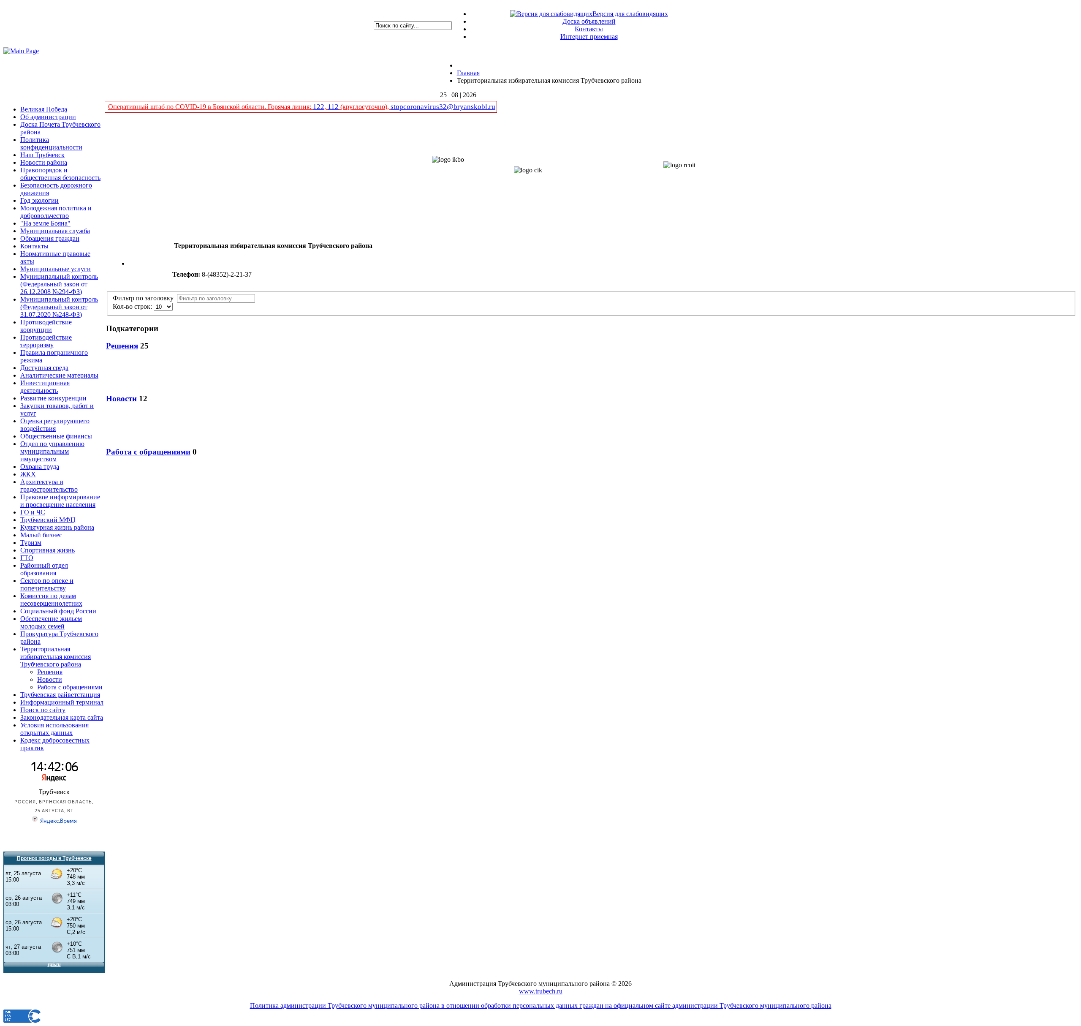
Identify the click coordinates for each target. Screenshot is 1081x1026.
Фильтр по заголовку (145, 298)
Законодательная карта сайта (61, 717)
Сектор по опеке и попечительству (46, 584)
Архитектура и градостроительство (49, 485)
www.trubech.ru (540, 991)
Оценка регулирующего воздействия (55, 424)
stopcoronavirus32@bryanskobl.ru (443, 107)
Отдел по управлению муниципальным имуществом (52, 451)
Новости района (43, 162)
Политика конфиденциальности (51, 143)
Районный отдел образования (44, 569)
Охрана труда (39, 466)
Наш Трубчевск (42, 154)
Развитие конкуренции (53, 398)
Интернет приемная (589, 36)
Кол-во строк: (133, 306)
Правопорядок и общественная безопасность (60, 173)
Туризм (30, 542)
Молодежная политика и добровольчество (56, 211)
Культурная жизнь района (57, 527)
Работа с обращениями (70, 687)
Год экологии (39, 200)
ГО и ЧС (32, 512)
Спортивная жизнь (47, 550)
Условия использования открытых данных (54, 728)
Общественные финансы (56, 436)
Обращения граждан (49, 238)
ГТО (26, 557)
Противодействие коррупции (46, 325)
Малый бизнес (41, 535)
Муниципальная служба (55, 230)
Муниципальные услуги (55, 268)
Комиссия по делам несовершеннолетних (51, 599)
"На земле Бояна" (45, 223)
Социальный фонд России (58, 611)
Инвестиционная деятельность (45, 386)
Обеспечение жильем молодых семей (51, 622)
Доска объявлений (589, 21)
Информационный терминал (61, 702)
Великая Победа (43, 109)
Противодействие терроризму (46, 341)
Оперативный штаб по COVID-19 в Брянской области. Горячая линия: (210, 106)
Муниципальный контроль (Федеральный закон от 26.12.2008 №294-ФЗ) (59, 284)
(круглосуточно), (365, 106)
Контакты (589, 29)
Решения (49, 671)
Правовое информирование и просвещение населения (60, 500)
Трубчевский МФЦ (48, 519)
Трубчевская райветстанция (60, 694)
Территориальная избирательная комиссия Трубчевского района (55, 656)
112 (333, 107)
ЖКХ (28, 474)
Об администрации (48, 116)
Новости (49, 679)
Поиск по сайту (42, 709)
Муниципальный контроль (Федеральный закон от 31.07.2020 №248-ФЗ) (59, 307)
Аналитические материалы (59, 375)
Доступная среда (44, 367)
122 (318, 107)
